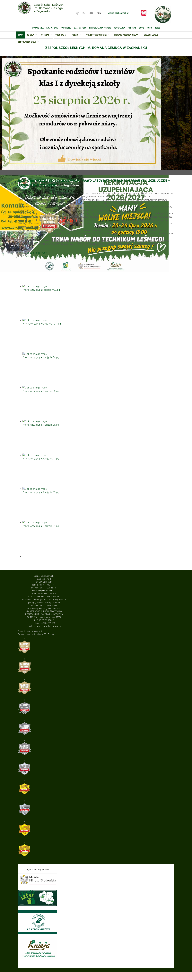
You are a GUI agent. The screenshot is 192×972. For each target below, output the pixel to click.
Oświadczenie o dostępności (30, 631)
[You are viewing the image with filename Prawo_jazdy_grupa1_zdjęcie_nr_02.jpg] (98, 335)
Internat (44, 35)
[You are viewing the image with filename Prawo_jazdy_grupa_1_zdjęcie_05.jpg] (98, 403)
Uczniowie (60, 35)
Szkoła (30, 35)
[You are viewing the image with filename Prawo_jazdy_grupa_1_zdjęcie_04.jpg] (98, 369)
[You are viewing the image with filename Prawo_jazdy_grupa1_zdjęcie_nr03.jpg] (98, 302)
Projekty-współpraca (96, 35)
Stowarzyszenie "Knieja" (126, 35)
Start (20, 35)
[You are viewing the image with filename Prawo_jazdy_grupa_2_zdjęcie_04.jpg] (98, 538)
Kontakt (132, 28)
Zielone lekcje (151, 35)
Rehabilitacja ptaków (100, 28)
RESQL (157, 28)
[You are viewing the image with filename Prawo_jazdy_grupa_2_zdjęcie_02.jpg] (98, 470)
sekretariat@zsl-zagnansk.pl (44, 591)
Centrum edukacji (27, 42)
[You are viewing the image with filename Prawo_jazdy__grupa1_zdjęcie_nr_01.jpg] (98, 268)
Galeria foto (80, 28)
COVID (141, 28)
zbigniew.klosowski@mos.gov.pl (46, 626)
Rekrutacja (119, 28)
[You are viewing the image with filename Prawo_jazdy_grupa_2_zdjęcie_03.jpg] (98, 504)
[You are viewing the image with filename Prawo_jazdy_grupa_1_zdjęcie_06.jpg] (98, 437)
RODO (149, 28)
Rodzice (75, 35)
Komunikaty (52, 28)
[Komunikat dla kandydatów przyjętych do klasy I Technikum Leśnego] (96, 114)
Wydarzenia (38, 28)
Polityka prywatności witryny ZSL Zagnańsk (37, 634)
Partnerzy (66, 28)
